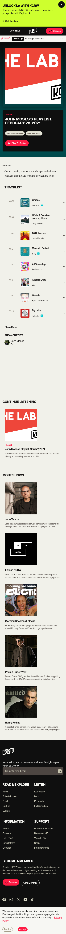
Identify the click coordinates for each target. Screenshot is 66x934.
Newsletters (9, 843)
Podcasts (39, 801)
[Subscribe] (60, 771)
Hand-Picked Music (15, 133)
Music (37, 796)
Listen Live (15, 30)
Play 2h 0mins (19, 143)
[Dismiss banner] (61, 4)
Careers (7, 833)
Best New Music (34, 133)
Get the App (11, 21)
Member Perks (41, 847)
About (6, 828)
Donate (57, 31)
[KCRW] (8, 754)
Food (5, 801)
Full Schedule (41, 806)
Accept (22, 929)
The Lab (8, 445)
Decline (7, 929)
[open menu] (4, 31)
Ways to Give (40, 838)
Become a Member (43, 828)
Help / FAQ (8, 838)
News (5, 791)
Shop (37, 843)
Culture (6, 806)
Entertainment (10, 796)
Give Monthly (30, 882)
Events (6, 810)
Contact (7, 847)
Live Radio (39, 791)
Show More (11, 327)
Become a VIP (41, 833)
